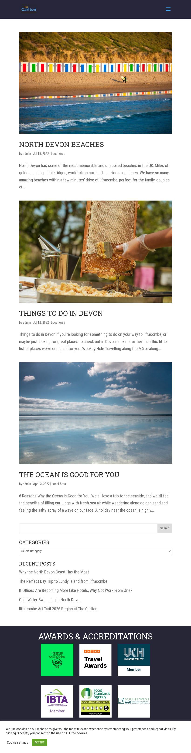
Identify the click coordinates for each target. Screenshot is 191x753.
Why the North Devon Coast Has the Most (54, 571)
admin (27, 154)
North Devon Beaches (61, 144)
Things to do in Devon (61, 313)
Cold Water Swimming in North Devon (50, 599)
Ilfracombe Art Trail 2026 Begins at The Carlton (58, 608)
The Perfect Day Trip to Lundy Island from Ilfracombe (63, 581)
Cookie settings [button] (17, 742)
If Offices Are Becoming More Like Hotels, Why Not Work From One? (75, 590)
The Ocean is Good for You (69, 474)
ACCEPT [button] (39, 742)
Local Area (58, 154)
